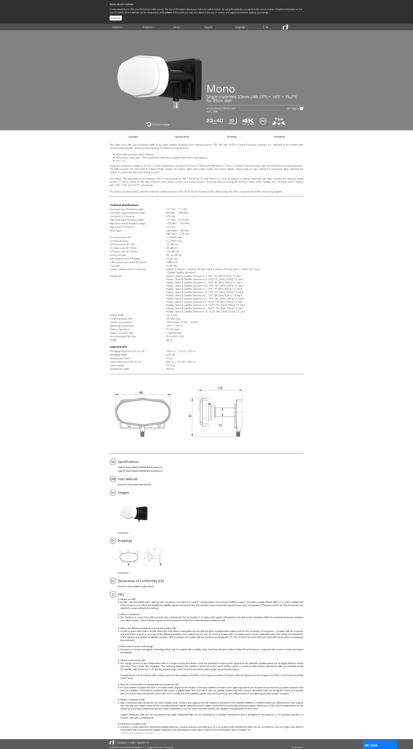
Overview (133, 136)
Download (279, 136)
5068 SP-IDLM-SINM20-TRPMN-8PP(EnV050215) (140, 467)
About (176, 27)
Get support (293, 108)
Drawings (232, 136)
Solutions (117, 27)
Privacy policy (168, 747)
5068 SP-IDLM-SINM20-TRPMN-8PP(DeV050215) (140, 471)
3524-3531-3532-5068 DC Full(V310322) (136, 586)
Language (240, 27)
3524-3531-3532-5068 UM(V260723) (134, 484)
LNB (132, 742)
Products (148, 27)
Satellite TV (143, 742)
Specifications (182, 136)
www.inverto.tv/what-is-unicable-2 (137, 732)
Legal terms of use (155, 747)
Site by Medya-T (297, 747)
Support (208, 27)
